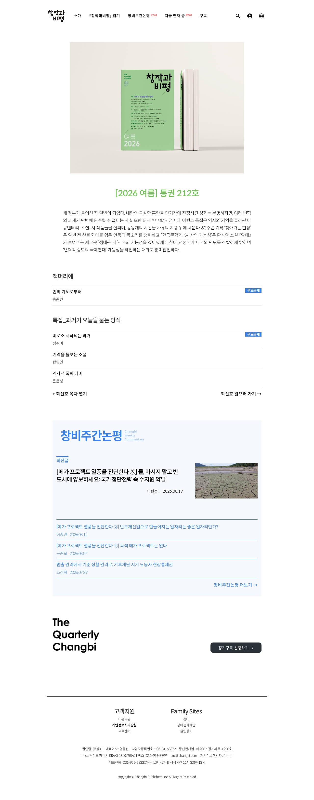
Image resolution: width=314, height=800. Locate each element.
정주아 (57, 343)
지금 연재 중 (178, 15)
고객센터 (124, 731)
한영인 (57, 362)
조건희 (61, 572)
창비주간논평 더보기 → (236, 585)
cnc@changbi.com (183, 755)
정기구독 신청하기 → (236, 648)
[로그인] (250, 16)
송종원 (57, 299)
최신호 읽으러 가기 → (241, 394)
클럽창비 (186, 731)
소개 (77, 15)
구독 (203, 15)
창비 (186, 719)
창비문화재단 (186, 725)
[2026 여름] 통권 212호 (157, 193)
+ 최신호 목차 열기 (69, 394)
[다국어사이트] (261, 16)
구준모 (61, 553)
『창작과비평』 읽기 (104, 15)
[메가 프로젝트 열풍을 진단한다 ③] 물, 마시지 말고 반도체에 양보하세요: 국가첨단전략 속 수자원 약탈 (117, 475)
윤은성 (57, 381)
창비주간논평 (142, 15)
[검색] (238, 16)
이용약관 (124, 719)
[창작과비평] (56, 16)
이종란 (61, 534)
